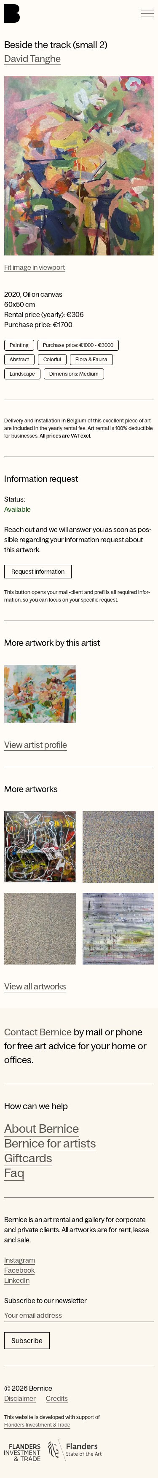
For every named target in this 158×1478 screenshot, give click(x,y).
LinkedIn (16, 1280)
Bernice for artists (50, 1143)
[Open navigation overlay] (147, 13)
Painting (19, 345)
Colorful (52, 360)
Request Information (37, 571)
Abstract (19, 360)
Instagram (19, 1260)
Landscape (22, 374)
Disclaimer (20, 1398)
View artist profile (35, 745)
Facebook (19, 1270)
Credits (57, 1398)
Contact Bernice (38, 1032)
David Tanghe (32, 59)
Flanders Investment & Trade (37, 1425)
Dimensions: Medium (74, 374)
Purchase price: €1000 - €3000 (78, 345)
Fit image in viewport (34, 267)
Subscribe (27, 1340)
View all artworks (35, 986)
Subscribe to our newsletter (45, 1300)
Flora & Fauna (91, 360)
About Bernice (41, 1128)
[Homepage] (12, 13)
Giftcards (28, 1158)
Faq (14, 1173)
